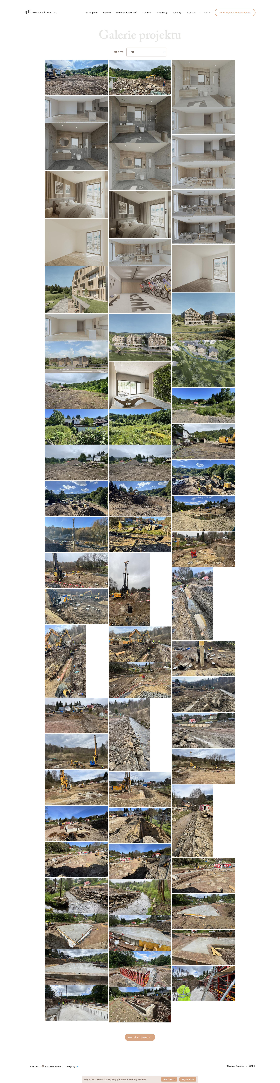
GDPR (252, 1066)
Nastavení (168, 1080)
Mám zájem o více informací (235, 13)
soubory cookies (137, 1079)
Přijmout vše (188, 1080)
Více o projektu (142, 1037)
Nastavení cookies (235, 1066)
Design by (71, 1067)
